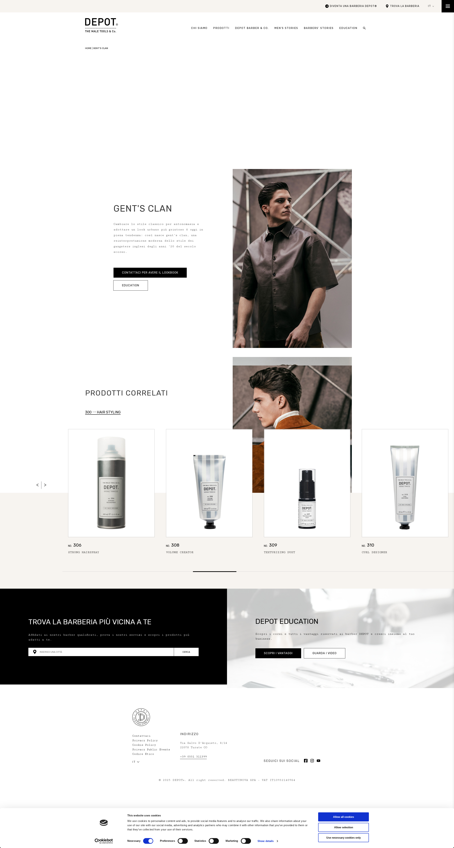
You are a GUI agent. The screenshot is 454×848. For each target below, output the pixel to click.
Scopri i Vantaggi (278, 653)
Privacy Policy (145, 740)
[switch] (183, 841)
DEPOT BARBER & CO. (252, 28)
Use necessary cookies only (343, 837)
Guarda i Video (324, 653)
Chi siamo (199, 28)
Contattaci (141, 736)
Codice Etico (143, 754)
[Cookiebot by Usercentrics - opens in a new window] (103, 841)
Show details (266, 840)
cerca (186, 652)
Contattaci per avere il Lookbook (150, 272)
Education (348, 28)
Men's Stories (286, 28)
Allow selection (343, 827)
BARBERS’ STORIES (319, 28)
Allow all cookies (343, 816)
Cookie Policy (144, 745)
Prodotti (221, 28)
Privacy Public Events (151, 749)
